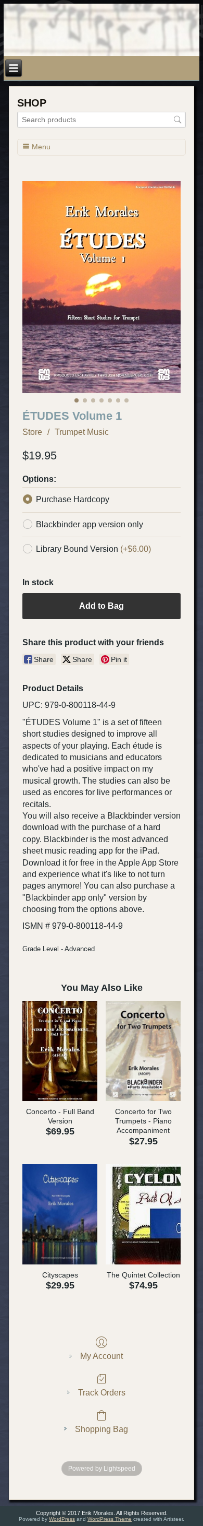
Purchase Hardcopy (72, 499)
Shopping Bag (101, 1429)
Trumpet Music (82, 432)
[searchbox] (101, 120)
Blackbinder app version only (89, 524)
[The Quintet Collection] (143, 1214)
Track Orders (101, 1392)
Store (32, 432)
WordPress (62, 1519)
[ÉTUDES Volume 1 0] (101, 287)
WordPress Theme (109, 1519)
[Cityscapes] (59, 1214)
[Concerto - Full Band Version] (59, 1051)
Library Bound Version (93, 549)
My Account (101, 1356)
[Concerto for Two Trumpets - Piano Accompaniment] (143, 1051)
